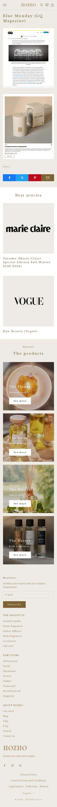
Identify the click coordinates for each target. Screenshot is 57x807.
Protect (7, 676)
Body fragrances (12, 636)
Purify (6, 666)
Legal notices (16, 786)
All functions (10, 661)
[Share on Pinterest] (35, 177)
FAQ (5, 726)
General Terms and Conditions (28, 780)
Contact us (9, 736)
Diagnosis (8, 696)
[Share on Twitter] (22, 177)
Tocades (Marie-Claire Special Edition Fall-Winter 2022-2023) (27, 262)
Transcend (9, 686)
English (27, 793)
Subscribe (14, 604)
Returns (44, 786)
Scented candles (12, 621)
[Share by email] (47, 177)
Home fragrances (13, 626)
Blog (5, 716)
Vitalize (7, 681)
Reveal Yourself (11, 691)
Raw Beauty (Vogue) (20, 331)
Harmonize (9, 671)
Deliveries (31, 786)
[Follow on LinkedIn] (20, 765)
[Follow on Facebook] (4, 765)
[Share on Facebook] (9, 177)
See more (20, 401)
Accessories (9, 641)
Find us (7, 731)
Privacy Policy (28, 774)
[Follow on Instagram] (12, 765)
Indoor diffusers (12, 631)
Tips (5, 721)
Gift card (8, 646)
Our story (8, 711)
